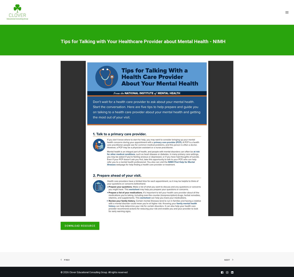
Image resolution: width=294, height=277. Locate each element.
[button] (287, 12)
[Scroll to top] (288, 270)
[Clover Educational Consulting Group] (19, 12)
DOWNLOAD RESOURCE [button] (80, 225)
